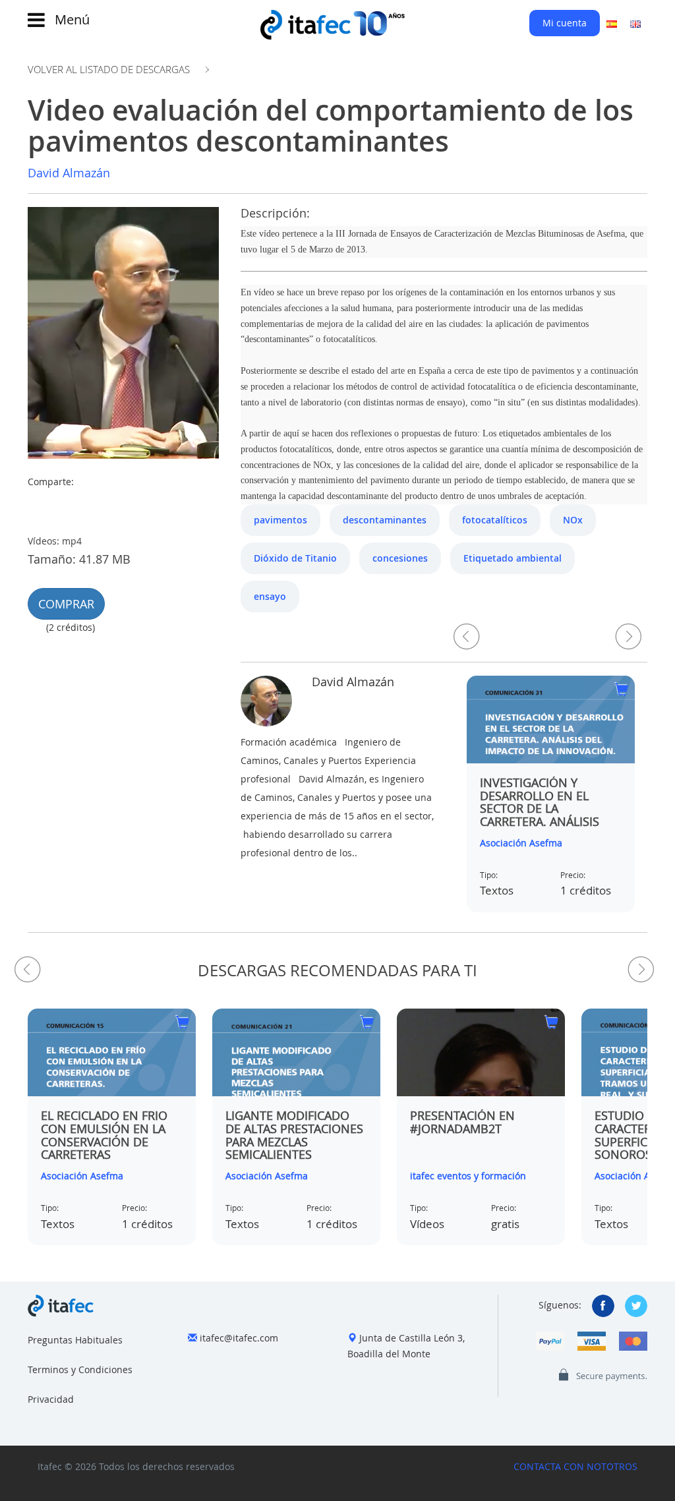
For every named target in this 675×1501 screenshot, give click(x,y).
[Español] (612, 23)
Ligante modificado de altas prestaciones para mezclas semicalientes (294, 1134)
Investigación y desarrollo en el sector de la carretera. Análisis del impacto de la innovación (539, 815)
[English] (635, 23)
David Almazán (69, 173)
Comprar (66, 604)
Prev (467, 636)
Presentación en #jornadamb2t (462, 1121)
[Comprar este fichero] (621, 690)
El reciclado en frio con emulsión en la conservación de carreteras (104, 1134)
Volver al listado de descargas (109, 69)
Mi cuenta (565, 22)
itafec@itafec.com (239, 1338)
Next (628, 636)
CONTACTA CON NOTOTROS (575, 1466)
